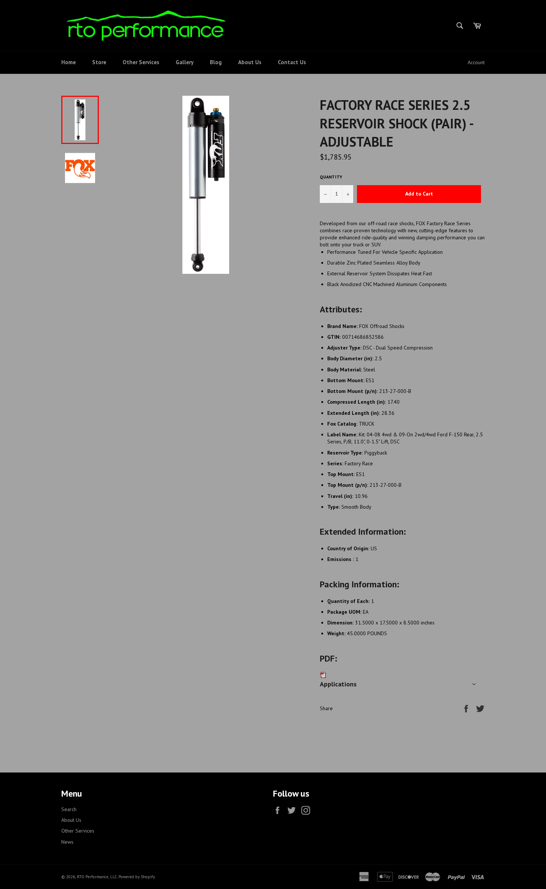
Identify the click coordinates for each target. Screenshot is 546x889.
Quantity (331, 177)
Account (476, 62)
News (67, 842)
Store (99, 62)
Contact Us (292, 62)
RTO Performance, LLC (97, 876)
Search (69, 809)
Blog (216, 62)
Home (68, 62)
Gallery (185, 62)
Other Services (141, 62)
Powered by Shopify (136, 876)
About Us (249, 62)
